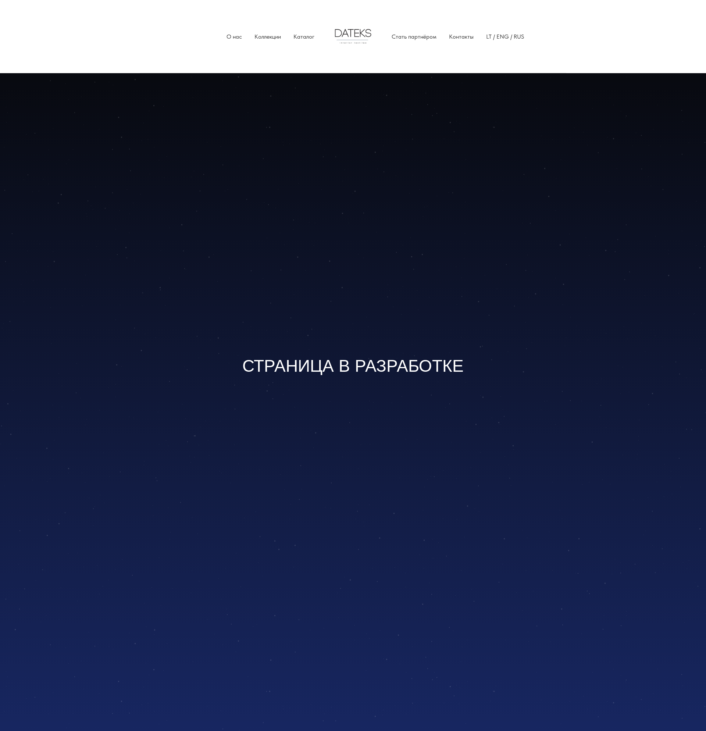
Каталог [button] (303, 36)
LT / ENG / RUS (505, 36)
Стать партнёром (414, 36)
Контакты (461, 36)
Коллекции (267, 36)
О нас (234, 36)
